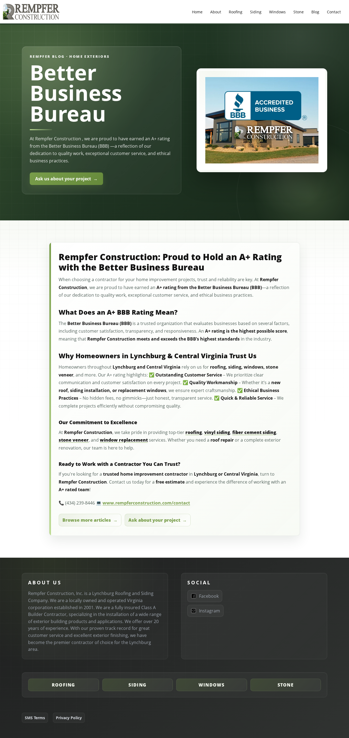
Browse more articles (86, 520)
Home (197, 11)
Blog (315, 11)
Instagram (209, 611)
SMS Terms (35, 717)
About (215, 11)
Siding (255, 11)
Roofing (235, 11)
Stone (298, 11)
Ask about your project (154, 520)
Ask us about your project (63, 179)
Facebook (209, 596)
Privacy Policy (69, 717)
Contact (334, 11)
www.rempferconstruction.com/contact (146, 503)
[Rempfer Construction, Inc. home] (31, 11)
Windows (277, 11)
